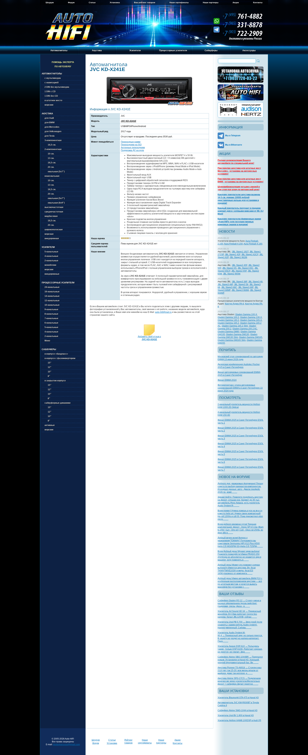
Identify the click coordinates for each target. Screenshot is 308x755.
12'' (48, 367)
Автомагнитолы (58, 50)
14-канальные (52, 296)
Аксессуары (249, 50)
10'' (48, 371)
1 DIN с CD (50, 91)
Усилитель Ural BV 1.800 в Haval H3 (236, 715)
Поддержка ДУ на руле (132, 150)
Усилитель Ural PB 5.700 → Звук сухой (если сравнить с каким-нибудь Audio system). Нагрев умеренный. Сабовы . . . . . (240, 625)
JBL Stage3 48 (255, 281)
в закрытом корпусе (55, 380)
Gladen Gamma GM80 (228, 331)
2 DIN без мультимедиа (57, 87)
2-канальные (51, 260)
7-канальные (51, 318)
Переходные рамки (130, 142)
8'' (47, 376)
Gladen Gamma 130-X (251, 317)
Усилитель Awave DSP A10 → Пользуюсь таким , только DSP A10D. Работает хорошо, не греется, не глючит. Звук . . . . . (240, 649)
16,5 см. (50, 145)
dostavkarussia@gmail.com (66, 744)
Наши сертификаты (179, 2)
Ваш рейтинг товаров (144, 2)
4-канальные (51, 256)
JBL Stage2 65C (245, 268)
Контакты (257, 2)
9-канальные (51, 309)
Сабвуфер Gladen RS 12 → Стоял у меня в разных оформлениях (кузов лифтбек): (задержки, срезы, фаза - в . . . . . (239, 603)
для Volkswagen (53, 131)
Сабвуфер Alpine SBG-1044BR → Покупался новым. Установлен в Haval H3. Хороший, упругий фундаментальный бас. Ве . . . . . (240, 660)
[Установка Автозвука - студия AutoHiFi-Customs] (241, 75)
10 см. (49, 153)
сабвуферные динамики (57, 403)
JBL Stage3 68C (229, 287)
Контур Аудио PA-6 (234, 303)
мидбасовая (51, 216)
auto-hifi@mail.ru (163, 312)
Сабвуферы (211, 50)
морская (49, 234)
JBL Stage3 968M (240, 290)
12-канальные (52, 300)
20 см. (49, 167)
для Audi (49, 118)
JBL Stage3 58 (241, 284)
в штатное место (53, 100)
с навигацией (51, 82)
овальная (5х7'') (55, 171)
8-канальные (51, 314)
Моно (47, 340)
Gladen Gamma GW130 (237, 334)
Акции (236, 2)
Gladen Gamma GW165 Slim (232, 340)
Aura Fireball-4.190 (253, 244)
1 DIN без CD (51, 96)
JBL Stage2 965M (231, 274)
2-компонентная (53, 149)
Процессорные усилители (173, 50)
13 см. (49, 158)
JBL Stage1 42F (232, 254)
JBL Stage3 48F (225, 284)
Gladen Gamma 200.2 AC (244, 328)
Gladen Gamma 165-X (251, 320)
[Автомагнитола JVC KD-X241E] (149, 105)
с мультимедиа (53, 78)
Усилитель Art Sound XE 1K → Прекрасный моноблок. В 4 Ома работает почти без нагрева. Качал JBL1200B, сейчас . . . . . (239, 614)
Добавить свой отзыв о (149, 338)
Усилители (135, 50)
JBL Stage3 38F (239, 281)
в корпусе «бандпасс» (56, 354)
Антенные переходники (133, 147)
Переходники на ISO (131, 144)
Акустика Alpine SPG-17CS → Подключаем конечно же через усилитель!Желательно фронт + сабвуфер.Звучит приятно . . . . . (239, 681)
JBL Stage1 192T (240, 251)
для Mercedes (52, 127)
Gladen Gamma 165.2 (228, 323)
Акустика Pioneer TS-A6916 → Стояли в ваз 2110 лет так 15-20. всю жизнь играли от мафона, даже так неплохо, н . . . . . (239, 670)
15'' (48, 363)
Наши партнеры (210, 2)
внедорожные (52, 274)
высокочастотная (54, 207)
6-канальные (51, 323)
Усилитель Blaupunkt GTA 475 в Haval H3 (238, 697)
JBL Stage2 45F (239, 265)
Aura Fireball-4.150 (233, 244)
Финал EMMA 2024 (227, 380)
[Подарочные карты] (241, 92)
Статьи (92, 2)
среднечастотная (54, 211)
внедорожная (52, 238)
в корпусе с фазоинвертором (60, 358)
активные (50, 425)
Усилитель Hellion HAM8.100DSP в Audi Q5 (239, 720)
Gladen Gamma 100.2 (228, 317)
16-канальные (52, 291)
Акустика (97, 50)
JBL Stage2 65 (229, 268)
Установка (115, 2)
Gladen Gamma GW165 (250, 337)
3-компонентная (53, 140)
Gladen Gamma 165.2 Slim (235, 326)
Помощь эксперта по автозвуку (63, 64)
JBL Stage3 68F (245, 287)
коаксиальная (52, 176)
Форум (71, 2)
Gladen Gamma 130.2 (228, 320)
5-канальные (51, 251)
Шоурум (50, 2)
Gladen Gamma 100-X (246, 314)
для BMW (50, 122)
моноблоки (50, 265)
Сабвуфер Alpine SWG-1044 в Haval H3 (237, 710)
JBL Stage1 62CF (249, 254)
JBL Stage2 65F (239, 271)
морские (49, 105)
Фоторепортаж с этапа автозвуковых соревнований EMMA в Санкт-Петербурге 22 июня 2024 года (240, 388)
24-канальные (52, 287)
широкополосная (54, 229)
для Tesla (50, 136)
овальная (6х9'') (55, 203)
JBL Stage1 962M (238, 257)
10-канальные (52, 305)
